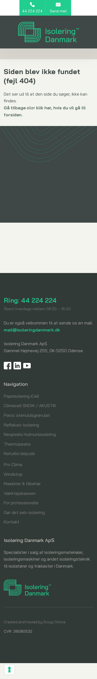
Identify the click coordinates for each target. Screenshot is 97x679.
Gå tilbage (15, 107)
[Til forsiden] (48, 32)
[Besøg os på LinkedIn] (17, 365)
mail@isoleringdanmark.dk (32, 329)
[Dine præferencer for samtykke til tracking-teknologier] (9, 669)
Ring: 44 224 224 (30, 300)
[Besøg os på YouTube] (27, 365)
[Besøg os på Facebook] (7, 365)
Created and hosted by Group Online (34, 622)
